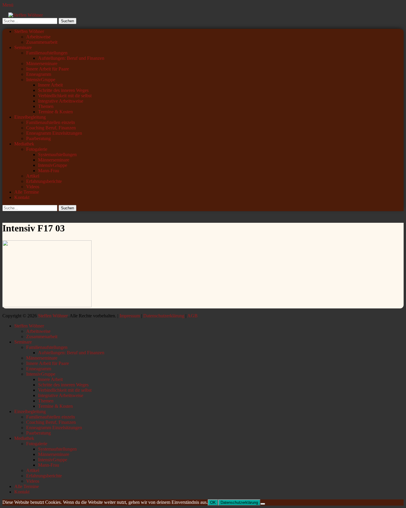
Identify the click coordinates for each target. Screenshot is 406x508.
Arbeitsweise (38, 36)
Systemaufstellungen (57, 154)
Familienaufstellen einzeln (50, 122)
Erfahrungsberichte (44, 181)
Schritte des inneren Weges (63, 90)
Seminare (23, 47)
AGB (192, 315)
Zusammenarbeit (41, 42)
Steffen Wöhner (29, 31)
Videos (32, 186)
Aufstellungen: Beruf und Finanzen (71, 58)
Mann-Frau (48, 170)
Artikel (32, 175)
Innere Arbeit (50, 84)
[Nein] (262, 504)
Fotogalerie (36, 149)
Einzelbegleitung (30, 117)
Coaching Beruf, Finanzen (51, 127)
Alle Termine (26, 192)
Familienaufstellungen (46, 52)
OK (213, 502)
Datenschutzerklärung (163, 315)
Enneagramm (38, 74)
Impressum (129, 315)
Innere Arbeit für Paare (47, 68)
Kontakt (21, 197)
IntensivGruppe (40, 79)
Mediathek (24, 143)
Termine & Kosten (55, 111)
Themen (45, 106)
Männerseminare (41, 63)
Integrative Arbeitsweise (60, 101)
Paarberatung (38, 138)
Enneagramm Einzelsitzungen (54, 133)
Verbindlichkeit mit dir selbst (65, 95)
